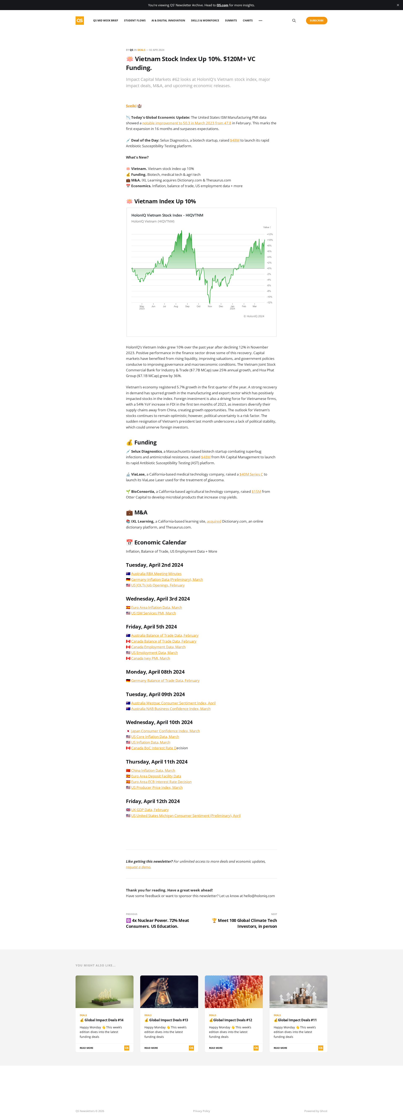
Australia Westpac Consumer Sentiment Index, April (173, 703)
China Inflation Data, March (153, 770)
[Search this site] (294, 20)
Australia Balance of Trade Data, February (165, 635)
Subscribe (317, 20)
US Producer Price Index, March (157, 787)
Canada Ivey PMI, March (150, 658)
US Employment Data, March (154, 652)
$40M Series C (251, 474)
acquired (214, 521)
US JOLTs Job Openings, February (158, 585)
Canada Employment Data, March (158, 646)
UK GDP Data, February (150, 809)
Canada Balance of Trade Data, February (163, 641)
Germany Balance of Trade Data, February (165, 680)
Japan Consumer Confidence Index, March (165, 730)
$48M (234, 140)
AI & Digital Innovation (168, 20)
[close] (398, 5)
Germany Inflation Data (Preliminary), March (167, 579)
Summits (231, 20)
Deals (141, 50)
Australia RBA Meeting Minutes (156, 573)
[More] (260, 20)
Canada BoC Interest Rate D (154, 747)
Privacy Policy (201, 1111)
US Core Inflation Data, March (155, 736)
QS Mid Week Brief (105, 20)
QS (131, 50)
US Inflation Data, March (150, 742)
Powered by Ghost (315, 1111)
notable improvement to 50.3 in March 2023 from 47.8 (186, 123)
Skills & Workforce (205, 20)
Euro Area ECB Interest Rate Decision (161, 781)
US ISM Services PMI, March (153, 613)
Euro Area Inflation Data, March (156, 607)
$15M (256, 491)
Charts (248, 20)
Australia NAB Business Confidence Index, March (171, 708)
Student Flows (135, 20)
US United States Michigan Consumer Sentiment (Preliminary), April (186, 815)
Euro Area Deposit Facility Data (156, 776)
